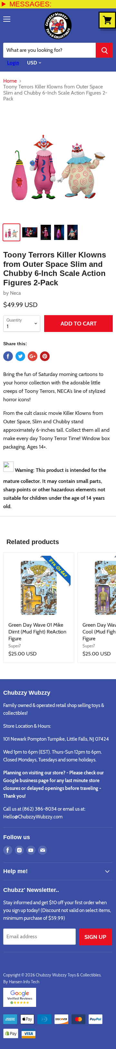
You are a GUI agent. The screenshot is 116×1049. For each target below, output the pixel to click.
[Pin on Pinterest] (45, 356)
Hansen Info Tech (24, 981)
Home (10, 81)
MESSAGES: (30, 4)
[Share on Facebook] (8, 356)
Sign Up (95, 937)
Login (13, 63)
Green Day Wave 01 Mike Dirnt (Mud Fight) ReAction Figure (37, 632)
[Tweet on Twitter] (20, 356)
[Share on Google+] (32, 356)
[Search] (104, 50)
